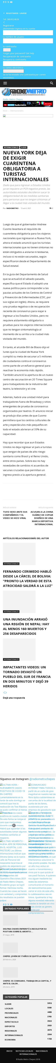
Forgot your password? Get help (18, 53)
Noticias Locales (24, 1051)
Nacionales (42, 1051)
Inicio (5, 111)
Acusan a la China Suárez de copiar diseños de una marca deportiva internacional (42, 518)
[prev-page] (4, 692)
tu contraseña (9, 46)
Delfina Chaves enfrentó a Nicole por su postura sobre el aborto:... (25, 930)
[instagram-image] (14, 797)
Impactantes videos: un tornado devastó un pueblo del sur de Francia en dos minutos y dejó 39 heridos (27, 676)
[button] (5, 83)
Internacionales (16, 111)
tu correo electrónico (13, 67)
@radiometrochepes (42, 779)
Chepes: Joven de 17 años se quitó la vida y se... (28, 956)
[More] (27, 215)
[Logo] (0, 96)
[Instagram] (6, 2)
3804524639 (13, 19)
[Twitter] (8, 2)
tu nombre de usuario (13, 36)
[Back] (4, 22)
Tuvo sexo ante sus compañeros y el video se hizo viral (15, 514)
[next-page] (6, 692)
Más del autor (40, 538)
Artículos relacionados (17, 538)
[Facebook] (4, 2)
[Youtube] (11, 2)
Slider (23, 147)
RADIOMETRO (12, 208)
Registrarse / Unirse (16, 13)
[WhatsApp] (20, 215)
